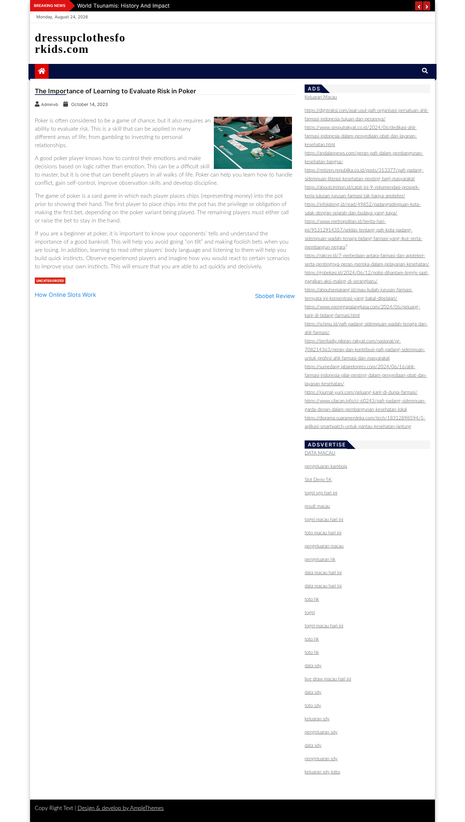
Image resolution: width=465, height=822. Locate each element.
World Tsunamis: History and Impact (123, 6)
